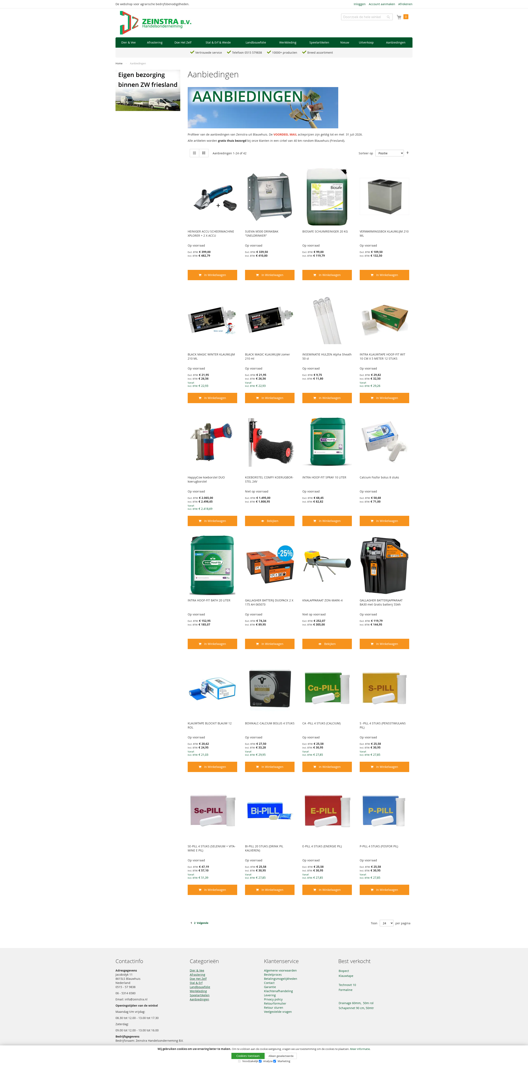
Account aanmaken (382, 4)
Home (119, 63)
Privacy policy (273, 999)
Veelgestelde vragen (278, 1012)
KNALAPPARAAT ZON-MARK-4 (322, 600)
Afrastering (197, 974)
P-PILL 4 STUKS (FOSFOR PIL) (379, 846)
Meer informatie (360, 1049)
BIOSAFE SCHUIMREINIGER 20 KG (325, 231)
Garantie (270, 987)
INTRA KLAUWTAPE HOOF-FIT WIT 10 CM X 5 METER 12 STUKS (382, 356)
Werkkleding (198, 991)
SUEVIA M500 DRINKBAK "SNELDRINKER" (261, 233)
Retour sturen (273, 1008)
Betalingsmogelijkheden (280, 979)
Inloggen (360, 4)
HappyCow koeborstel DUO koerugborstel (206, 479)
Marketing (284, 1061)
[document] (264, 1055)
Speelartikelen (200, 995)
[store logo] (156, 23)
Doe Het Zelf (198, 979)
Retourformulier (275, 1003)
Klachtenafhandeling (278, 991)
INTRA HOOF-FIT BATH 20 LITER (209, 600)
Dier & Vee (197, 970)
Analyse (268, 1061)
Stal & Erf (196, 983)
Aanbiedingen (199, 999)
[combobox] (367, 17)
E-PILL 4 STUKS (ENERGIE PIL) (322, 846)
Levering (270, 995)
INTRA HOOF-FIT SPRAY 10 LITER (324, 477)
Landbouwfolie (200, 987)
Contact (269, 983)
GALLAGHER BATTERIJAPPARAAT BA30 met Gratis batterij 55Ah (381, 602)
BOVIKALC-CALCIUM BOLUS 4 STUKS (270, 723)
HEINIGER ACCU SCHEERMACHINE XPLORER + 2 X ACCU (211, 233)
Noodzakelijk (250, 1061)
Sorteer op (366, 153)
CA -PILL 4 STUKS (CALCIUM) (321, 723)
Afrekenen (405, 4)
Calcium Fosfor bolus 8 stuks (379, 477)
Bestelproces (273, 974)
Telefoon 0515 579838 (247, 52)
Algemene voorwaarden (280, 970)
